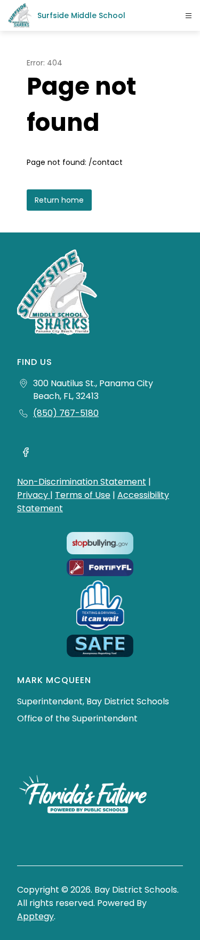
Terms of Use (82, 495)
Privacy (33, 495)
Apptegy (35, 916)
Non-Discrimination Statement (81, 482)
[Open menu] (188, 16)
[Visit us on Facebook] (25, 453)
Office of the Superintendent (77, 718)
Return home (59, 200)
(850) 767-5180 (66, 413)
